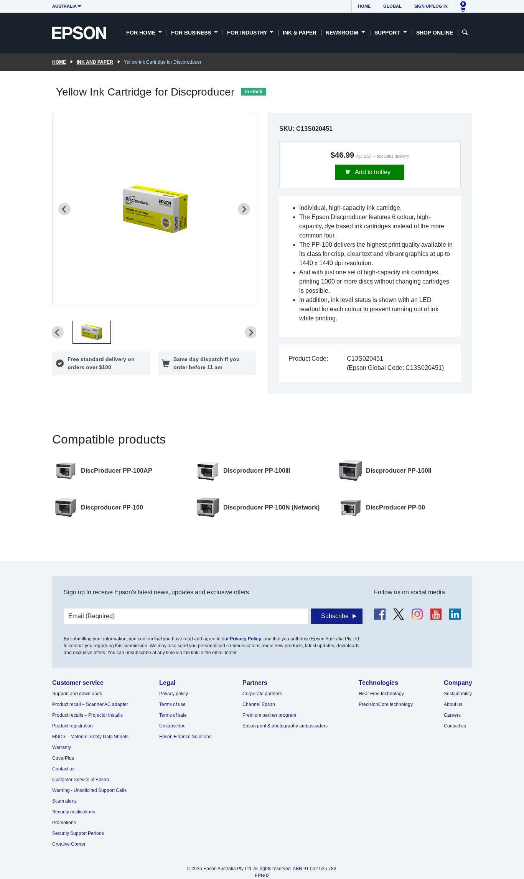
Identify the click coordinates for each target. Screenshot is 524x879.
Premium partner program (269, 715)
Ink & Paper (299, 33)
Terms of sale (173, 715)
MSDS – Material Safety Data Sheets (90, 736)
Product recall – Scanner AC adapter (90, 704)
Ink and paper (95, 62)
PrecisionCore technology (386, 704)
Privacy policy (173, 693)
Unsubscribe (172, 726)
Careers (452, 715)
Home (364, 6)
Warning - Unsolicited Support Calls (89, 790)
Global (392, 6)
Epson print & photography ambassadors (285, 726)
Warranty (61, 747)
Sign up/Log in (431, 6)
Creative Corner (69, 844)
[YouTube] (436, 614)
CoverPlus (63, 758)
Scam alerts (64, 801)
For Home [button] (141, 33)
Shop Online (434, 33)
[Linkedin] (454, 614)
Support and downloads (77, 693)
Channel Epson (258, 704)
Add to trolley (372, 172)
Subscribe (335, 616)
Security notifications (73, 812)
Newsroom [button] (343, 33)
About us (453, 704)
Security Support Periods (78, 833)
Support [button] (388, 33)
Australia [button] (64, 6)
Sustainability (458, 693)
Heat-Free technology (381, 693)
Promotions (64, 822)
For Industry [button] (248, 33)
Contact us (63, 769)
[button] (92, 332)
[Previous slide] (64, 209)
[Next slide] (244, 209)
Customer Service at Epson (80, 779)
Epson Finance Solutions (185, 736)
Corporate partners (262, 693)
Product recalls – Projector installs (87, 715)
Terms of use (172, 704)
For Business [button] (192, 33)
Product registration (72, 726)
